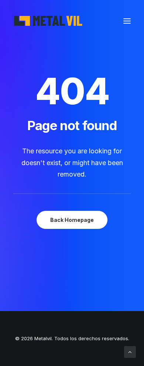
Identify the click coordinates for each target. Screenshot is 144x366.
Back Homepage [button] (72, 220)
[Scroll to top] (130, 351)
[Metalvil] (48, 21)
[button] (127, 21)
